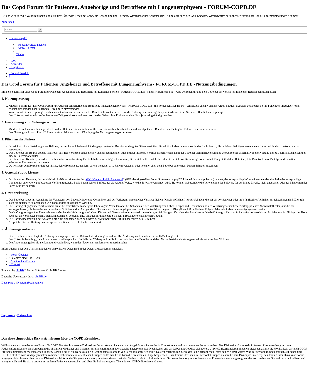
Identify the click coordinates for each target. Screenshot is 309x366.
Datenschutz (24, 315)
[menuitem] (31, 44)
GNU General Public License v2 (104, 179)
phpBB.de (40, 276)
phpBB (20, 270)
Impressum (8, 315)
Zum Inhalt (7, 21)
